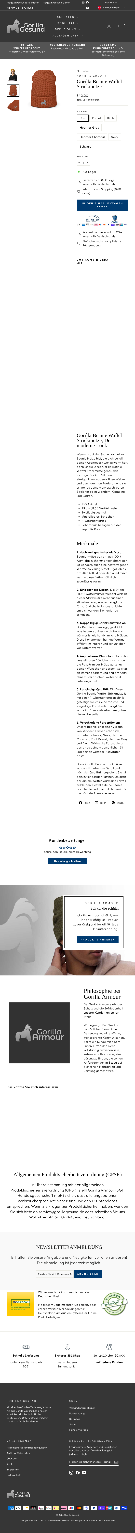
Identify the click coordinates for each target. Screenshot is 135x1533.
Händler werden (78, 1429)
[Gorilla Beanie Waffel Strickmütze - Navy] (79, 418)
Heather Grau (89, 127)
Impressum (13, 1469)
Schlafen (66, 16)
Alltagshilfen (66, 35)
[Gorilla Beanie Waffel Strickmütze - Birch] (79, 407)
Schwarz (85, 146)
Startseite (82, 71)
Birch (110, 118)
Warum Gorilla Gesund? (20, 7)
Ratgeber (75, 1418)
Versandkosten (91, 99)
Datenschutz (14, 1475)
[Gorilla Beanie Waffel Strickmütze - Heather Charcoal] (79, 415)
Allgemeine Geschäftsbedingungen (27, 1447)
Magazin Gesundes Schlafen (23, 2)
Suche (72, 1424)
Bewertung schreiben (67, 861)
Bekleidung (66, 29)
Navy (114, 137)
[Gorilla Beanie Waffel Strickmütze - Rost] (79, 399)
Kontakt (11, 1464)
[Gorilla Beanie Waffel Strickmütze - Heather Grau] (79, 411)
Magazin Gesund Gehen (56, 2)
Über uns (12, 1458)
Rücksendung (77, 1413)
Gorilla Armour (92, 76)
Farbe (82, 111)
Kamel (96, 118)
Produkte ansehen (98, 939)
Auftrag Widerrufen (18, 1453)
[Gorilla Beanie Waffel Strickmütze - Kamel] (79, 403)
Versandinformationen (82, 1407)
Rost (83, 118)
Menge (82, 156)
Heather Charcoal (92, 137)
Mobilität (66, 23)
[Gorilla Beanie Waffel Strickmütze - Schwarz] (79, 422)
